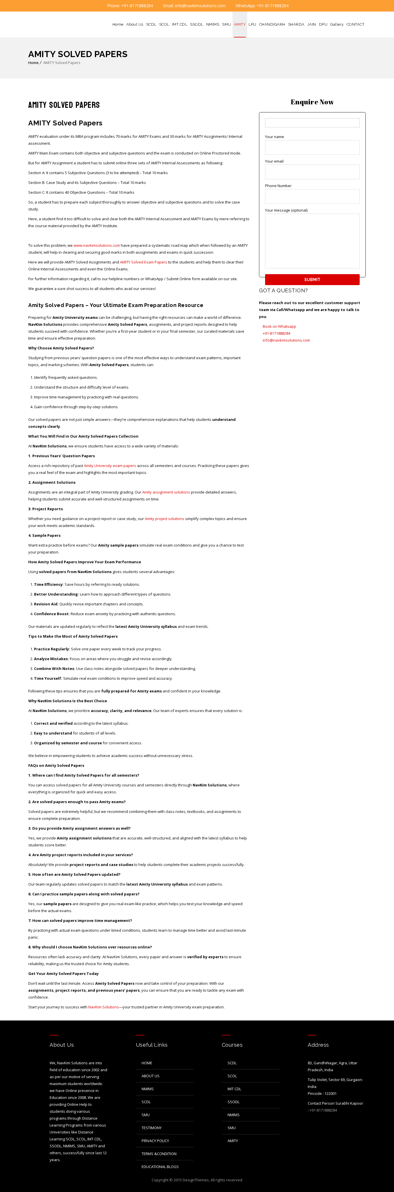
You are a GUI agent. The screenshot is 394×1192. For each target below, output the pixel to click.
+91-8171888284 (276, 333)
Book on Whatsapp (279, 326)
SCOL (164, 24)
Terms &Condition (159, 1153)
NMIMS (212, 24)
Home (117, 24)
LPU (252, 24)
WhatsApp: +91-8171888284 (261, 5)
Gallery (337, 24)
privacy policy (155, 1140)
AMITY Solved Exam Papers (143, 262)
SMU (226, 24)
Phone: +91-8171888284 (129, 5)
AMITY (240, 24)
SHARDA (296, 24)
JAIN (311, 24)
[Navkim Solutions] (52, 24)
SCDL (151, 24)
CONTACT (356, 24)
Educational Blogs (160, 1166)
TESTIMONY (152, 1127)
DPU (323, 24)
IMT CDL (179, 24)
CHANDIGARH (272, 24)
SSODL (196, 24)
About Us (134, 24)
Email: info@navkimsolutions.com (194, 5)
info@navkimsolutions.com (286, 340)
